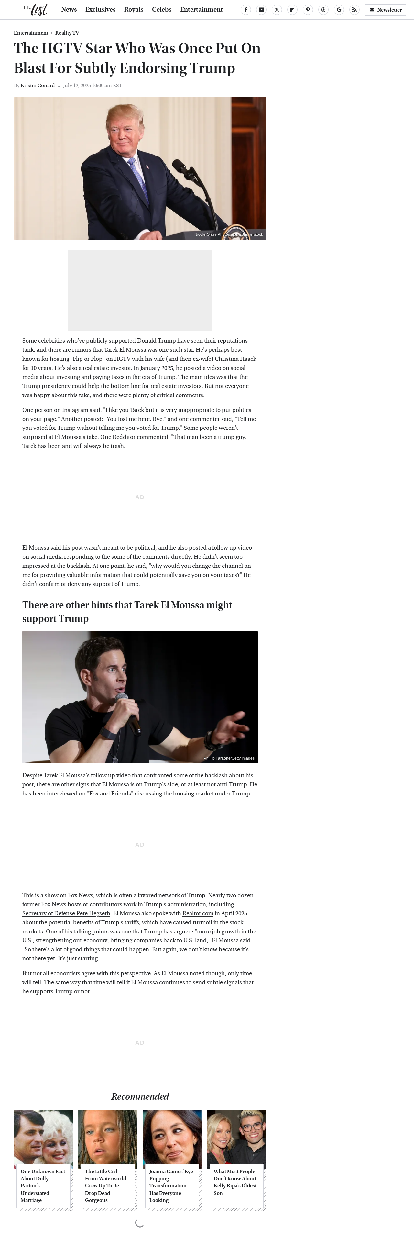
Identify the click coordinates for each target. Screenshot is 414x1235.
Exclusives (100, 10)
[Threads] (323, 10)
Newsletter (389, 10)
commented (152, 437)
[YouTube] (261, 10)
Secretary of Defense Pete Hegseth (66, 913)
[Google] (339, 10)
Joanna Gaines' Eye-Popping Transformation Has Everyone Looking (172, 1186)
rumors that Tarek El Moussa (109, 350)
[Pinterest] (308, 10)
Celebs (162, 10)
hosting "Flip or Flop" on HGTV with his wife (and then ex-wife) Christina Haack (153, 359)
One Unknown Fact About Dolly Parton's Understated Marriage (43, 1186)
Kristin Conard (38, 85)
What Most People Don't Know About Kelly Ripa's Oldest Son (235, 1182)
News (69, 10)
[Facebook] (246, 10)
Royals (134, 10)
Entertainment (201, 10)
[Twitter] (277, 10)
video (214, 368)
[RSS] (354, 10)
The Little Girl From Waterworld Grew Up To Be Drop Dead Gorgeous (105, 1186)
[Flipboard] (292, 10)
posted (93, 419)
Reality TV (67, 33)
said (95, 410)
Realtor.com (197, 913)
